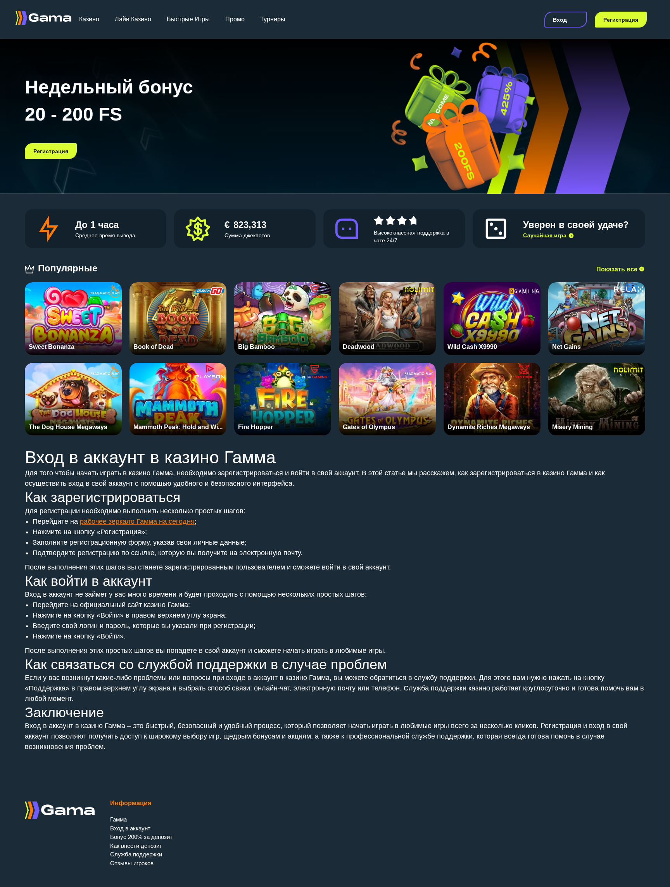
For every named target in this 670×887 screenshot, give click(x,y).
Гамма (118, 819)
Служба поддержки (136, 854)
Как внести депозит (136, 845)
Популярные (69, 268)
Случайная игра (544, 235)
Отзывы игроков (132, 863)
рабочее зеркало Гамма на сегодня (137, 521)
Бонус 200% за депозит (141, 837)
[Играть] (73, 314)
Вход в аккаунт (130, 828)
